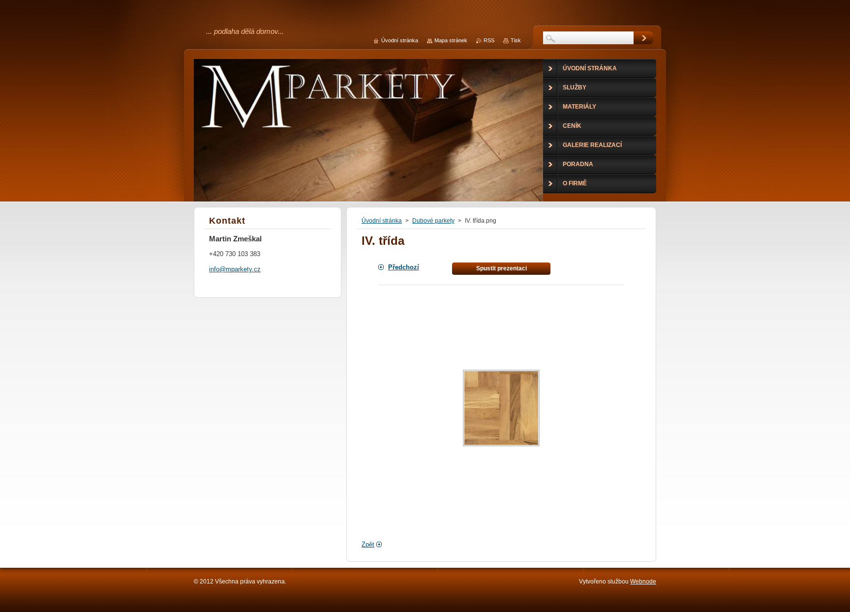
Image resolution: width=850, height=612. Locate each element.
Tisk (516, 40)
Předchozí (403, 267)
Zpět (368, 544)
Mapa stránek (450, 40)
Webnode (643, 581)
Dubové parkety (433, 221)
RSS (489, 40)
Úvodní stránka (382, 221)
